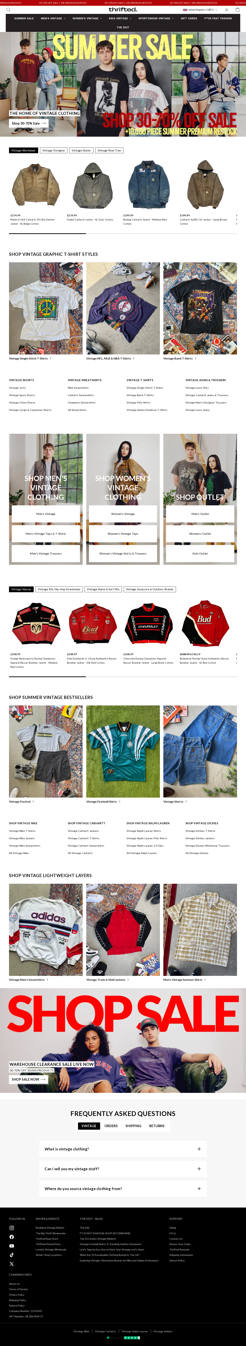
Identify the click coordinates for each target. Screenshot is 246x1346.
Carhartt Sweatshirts (81, 395)
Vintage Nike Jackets (22, 838)
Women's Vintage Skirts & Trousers (123, 553)
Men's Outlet (200, 513)
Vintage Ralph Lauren (135, 1331)
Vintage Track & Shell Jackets (105, 979)
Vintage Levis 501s (197, 387)
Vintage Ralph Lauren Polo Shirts (147, 838)
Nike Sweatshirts (78, 387)
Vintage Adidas (163, 1331)
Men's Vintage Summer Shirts (182, 979)
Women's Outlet (200, 533)
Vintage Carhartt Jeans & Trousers (207, 395)
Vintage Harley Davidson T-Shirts (147, 409)
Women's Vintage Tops (123, 533)
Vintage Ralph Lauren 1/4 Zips (145, 845)
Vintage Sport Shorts (22, 395)
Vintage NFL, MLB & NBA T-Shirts (108, 358)
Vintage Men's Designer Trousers (206, 402)
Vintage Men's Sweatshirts (27, 979)
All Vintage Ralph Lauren (142, 853)
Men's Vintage (45, 513)
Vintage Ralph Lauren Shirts (144, 830)
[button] (8, 9)
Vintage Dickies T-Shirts (200, 830)
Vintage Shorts (173, 801)
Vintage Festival (19, 801)
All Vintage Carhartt (80, 853)
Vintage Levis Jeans (197, 409)
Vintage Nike (82, 1331)
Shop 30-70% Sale (26, 123)
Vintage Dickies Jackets (200, 838)
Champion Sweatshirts (82, 402)
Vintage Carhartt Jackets (83, 830)
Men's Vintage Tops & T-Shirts (46, 533)
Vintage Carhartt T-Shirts (84, 838)
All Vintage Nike (19, 853)
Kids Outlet (200, 553)
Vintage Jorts (17, 387)
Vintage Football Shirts (101, 801)
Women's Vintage (123, 513)
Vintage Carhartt (105, 1331)
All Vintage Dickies (197, 853)
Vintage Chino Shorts (22, 402)
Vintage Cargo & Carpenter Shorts (30, 409)
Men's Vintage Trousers (46, 553)
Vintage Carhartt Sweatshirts (86, 845)
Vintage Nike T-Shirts (22, 830)
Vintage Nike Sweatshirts (24, 845)
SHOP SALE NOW (25, 1079)
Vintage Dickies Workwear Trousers (207, 845)
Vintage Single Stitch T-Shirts (28, 358)
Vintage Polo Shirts (138, 402)
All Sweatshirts (77, 409)
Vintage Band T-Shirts (178, 358)
